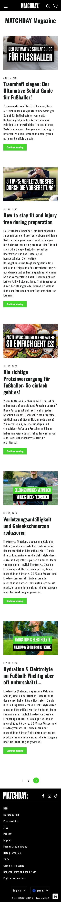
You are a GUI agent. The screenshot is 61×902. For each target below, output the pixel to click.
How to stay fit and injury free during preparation (30, 218)
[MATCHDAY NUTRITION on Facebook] (43, 795)
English (17, 890)
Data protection (12, 853)
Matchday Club (11, 815)
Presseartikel (10, 821)
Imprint (7, 840)
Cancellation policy (13, 865)
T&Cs (6, 859)
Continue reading (15, 147)
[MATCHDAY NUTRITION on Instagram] (49, 795)
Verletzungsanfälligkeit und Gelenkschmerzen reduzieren (27, 525)
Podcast (7, 834)
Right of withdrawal (14, 878)
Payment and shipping (15, 846)
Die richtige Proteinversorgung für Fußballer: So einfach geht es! (26, 382)
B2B (5, 808)
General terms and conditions (19, 872)
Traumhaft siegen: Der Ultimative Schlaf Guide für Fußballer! (28, 90)
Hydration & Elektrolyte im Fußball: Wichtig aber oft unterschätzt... (28, 675)
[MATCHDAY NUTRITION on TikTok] (56, 795)
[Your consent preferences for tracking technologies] (55, 896)
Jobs (5, 827)
